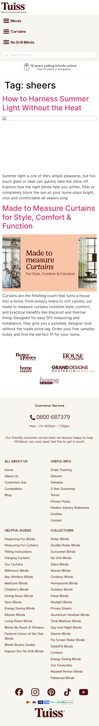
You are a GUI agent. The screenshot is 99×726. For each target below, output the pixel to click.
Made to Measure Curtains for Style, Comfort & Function (48, 217)
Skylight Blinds (61, 602)
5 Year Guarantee (63, 489)
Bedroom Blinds (16, 583)
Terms (55, 495)
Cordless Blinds (62, 577)
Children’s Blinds (17, 589)
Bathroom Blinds (17, 570)
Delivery (56, 476)
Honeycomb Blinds (64, 583)
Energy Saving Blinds (20, 608)
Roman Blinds (61, 570)
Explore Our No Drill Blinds (24, 651)
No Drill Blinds (61, 558)
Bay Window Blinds (19, 577)
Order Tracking (61, 470)
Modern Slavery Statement (70, 508)
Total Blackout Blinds (66, 621)
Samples (57, 482)
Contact (56, 520)
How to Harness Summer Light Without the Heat (45, 103)
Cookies (56, 514)
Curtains (57, 652)
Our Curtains (14, 564)
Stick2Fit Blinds (62, 646)
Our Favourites (61, 665)
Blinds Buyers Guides (20, 645)
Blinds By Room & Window (24, 627)
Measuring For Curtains (21, 545)
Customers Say (15, 482)
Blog (8, 495)
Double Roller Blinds (65, 545)
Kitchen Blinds (15, 615)
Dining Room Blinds (19, 596)
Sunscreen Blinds (63, 552)
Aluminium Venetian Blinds (70, 615)
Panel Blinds (60, 596)
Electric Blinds (61, 634)
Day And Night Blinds (66, 627)
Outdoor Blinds (62, 589)
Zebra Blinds (60, 564)
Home (9, 470)
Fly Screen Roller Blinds (68, 640)
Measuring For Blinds (20, 539)
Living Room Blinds (18, 621)
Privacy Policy (60, 501)
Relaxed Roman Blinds (67, 671)
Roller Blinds (60, 539)
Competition (13, 489)
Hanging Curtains (17, 558)
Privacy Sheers (61, 608)
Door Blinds (13, 602)
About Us (11, 476)
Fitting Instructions (18, 552)
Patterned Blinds (63, 678)
